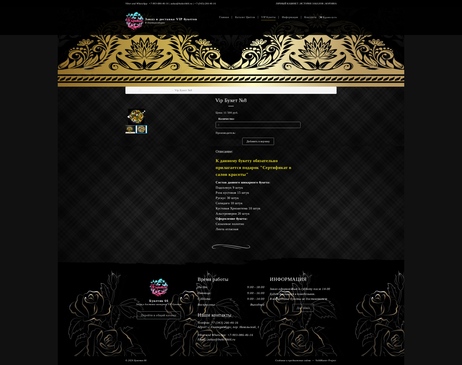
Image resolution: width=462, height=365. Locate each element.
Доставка (303, 308)
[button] (144, 112)
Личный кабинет (287, 3)
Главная (224, 17)
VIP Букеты (268, 17)
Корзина (331, 3)
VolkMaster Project (325, 360)
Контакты (310, 17)
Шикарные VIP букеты (156, 90)
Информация (290, 17)
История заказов (312, 3)
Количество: (224, 118)
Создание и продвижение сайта (293, 360)
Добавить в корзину (258, 141)
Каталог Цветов (245, 17)
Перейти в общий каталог (159, 315)
